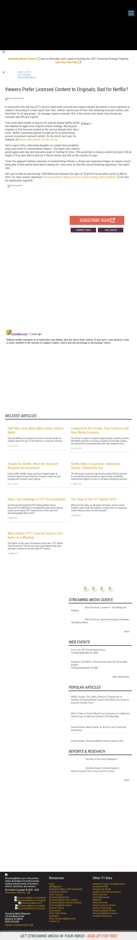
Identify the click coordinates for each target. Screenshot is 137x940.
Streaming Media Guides (60, 905)
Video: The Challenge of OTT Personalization (36, 499)
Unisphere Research (102, 916)
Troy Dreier (26, 74)
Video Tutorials (56, 894)
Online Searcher (100, 902)
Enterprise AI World (102, 889)
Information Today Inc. (16, 892)
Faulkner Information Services (107, 892)
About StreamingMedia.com (62, 918)
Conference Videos (58, 892)
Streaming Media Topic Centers (63, 900)
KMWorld (97, 900)
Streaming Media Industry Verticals (65, 902)
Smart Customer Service (104, 905)
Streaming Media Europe (104, 910)
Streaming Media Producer (105, 913)
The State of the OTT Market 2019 (93, 499)
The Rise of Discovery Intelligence (101, 759)
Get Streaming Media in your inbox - (68, 936)
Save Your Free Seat (66, 62)
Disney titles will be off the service (38, 139)
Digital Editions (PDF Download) (65, 889)
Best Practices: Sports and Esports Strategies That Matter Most (100, 621)
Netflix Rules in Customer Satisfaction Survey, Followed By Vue (96, 466)
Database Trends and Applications (109, 883)
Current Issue (83, 230)
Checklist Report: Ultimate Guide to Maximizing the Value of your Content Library (95, 770)
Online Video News (27, 77)
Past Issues (111, 230)
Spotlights (54, 916)
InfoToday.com (100, 894)
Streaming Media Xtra (59, 897)
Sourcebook (55, 910)
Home (52, 883)
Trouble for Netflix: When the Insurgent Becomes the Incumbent (33, 466)
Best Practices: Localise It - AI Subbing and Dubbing (98, 609)
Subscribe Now (94, 220)
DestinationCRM (100, 886)
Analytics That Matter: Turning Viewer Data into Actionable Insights (99, 663)
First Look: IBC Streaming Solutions (88, 649)
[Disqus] (68, 284)
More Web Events (121, 676)
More (126, 631)
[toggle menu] (131, 13)
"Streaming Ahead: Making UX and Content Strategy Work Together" (79, 177)
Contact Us (54, 921)
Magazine (55, 886)
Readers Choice (56, 908)
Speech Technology (102, 908)
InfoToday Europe (101, 897)
